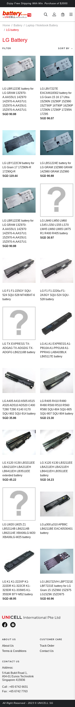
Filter (6, 48)
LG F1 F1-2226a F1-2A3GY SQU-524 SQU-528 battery (54, 295)
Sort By (63, 48)
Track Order (47, 645)
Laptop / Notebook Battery (42, 25)
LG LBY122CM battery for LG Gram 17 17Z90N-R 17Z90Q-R (18, 167)
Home (6, 25)
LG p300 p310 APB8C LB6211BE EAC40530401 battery (56, 528)
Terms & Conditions (14, 650)
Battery (18, 25)
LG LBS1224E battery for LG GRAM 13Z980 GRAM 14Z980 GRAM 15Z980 (56, 167)
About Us (8, 645)
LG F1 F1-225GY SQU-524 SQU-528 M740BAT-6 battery (18, 295)
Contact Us (47, 650)
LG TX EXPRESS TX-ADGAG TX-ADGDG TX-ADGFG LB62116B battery (18, 348)
